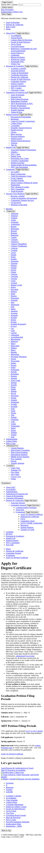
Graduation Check (28, 521)
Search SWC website (9, 5)
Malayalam (15, 346)
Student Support (12, 114)
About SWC (11, 33)
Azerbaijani (15, 224)
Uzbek (13, 424)
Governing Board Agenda (16, 815)
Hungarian (15, 298)
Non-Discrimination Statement (17, 822)
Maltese (14, 348)
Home (8, 549)
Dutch (13, 257)
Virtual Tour (15, 64)
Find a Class (10, 443)
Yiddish (14, 432)
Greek (13, 281)
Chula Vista (15, 468)
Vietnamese (15, 426)
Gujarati (14, 283)
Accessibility (11, 489)
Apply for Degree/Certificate (32, 514)
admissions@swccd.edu (25, 656)
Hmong (14, 296)
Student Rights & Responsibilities (24, 165)
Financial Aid (16, 97)
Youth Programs (17, 191)
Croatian (14, 250)
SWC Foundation (17, 189)
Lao (12, 328)
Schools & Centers (18, 59)
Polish (13, 367)
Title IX (14, 145)
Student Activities (17, 163)
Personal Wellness (18, 136)
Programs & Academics (15, 66)
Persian (13, 365)
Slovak (13, 393)
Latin (13, 331)
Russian (14, 376)
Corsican (14, 248)
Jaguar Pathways (17, 53)
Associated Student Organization (23, 150)
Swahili (14, 404)
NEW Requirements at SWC (22, 104)
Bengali (14, 231)
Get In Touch (16, 44)
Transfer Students (17, 110)
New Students (16, 459)
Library (13, 132)
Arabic (13, 220)
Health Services (17, 130)
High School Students (19, 452)
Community (10, 169)
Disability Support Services (21, 128)
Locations (10, 466)
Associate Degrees (18, 71)
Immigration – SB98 (14, 826)
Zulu (12, 437)
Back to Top (6, 830)
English (14, 259)
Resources (24, 525)
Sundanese (15, 402)
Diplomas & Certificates (30, 517)
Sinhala (13, 391)
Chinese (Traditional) (19, 246)
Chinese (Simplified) (19, 244)
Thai (12, 415)
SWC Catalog (16, 88)
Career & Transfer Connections (23, 121)
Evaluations (6, 483)
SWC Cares (15, 154)
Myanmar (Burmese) (19, 357)
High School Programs (19, 99)
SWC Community (13, 543)
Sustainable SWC (17, 62)
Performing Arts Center (20, 158)
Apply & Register (17, 95)
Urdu (13, 422)
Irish (12, 307)
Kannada (14, 315)
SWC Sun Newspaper (19, 167)
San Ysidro (15, 474)
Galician (14, 274)
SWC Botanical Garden (20, 187)
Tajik (13, 409)
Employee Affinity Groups (16, 807)
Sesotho (14, 385)
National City (16, 470)
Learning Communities (19, 161)
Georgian (14, 276)
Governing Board (17, 46)
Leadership (15, 55)
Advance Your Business (15, 194)
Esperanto (14, 261)
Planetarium (15, 185)
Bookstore (15, 119)
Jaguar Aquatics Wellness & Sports (24, 183)
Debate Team (16, 156)
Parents (13, 461)
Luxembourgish (17, 337)
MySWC (9, 209)
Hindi (13, 294)
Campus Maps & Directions (21, 40)
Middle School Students (20, 457)
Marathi (14, 352)
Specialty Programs (18, 86)
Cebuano (14, 240)
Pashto (13, 363)
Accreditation (16, 36)
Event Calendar (17, 178)
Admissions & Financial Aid (17, 92)
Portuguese (15, 370)
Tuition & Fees (16, 112)
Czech (13, 253)
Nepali (13, 359)
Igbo (12, 302)
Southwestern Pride (13, 824)
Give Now (10, 813)
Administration (11, 439)
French (13, 270)
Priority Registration (18, 106)
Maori (13, 350)
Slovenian (14, 396)
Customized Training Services (22, 200)
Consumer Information (14, 498)
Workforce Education (19, 205)
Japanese (14, 311)
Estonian (14, 263)
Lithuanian (15, 335)
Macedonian (15, 339)
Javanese (14, 313)
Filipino (14, 266)
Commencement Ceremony (26, 508)
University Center (17, 90)
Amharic (14, 218)
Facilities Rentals (17, 180)
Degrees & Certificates (19, 77)
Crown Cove (16, 477)
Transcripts (20, 510)
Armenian (14, 222)
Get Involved (16, 203)
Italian (13, 309)
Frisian (13, 272)
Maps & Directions (13, 817)
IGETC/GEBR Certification (31, 523)
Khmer (13, 320)
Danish (13, 255)
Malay (13, 344)
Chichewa (15, 242)
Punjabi (14, 372)
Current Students (17, 448)
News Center (11, 820)
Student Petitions (27, 527)
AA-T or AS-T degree (34, 731)
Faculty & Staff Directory (20, 42)
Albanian (14, 216)
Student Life (10, 147)
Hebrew (14, 292)
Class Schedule (12, 800)
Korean (13, 322)
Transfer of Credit (27, 530)
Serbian (14, 383)
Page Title (10, 545)
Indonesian (15, 305)
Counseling (15, 126)
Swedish (14, 406)
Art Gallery (15, 172)
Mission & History (18, 57)
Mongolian (15, 354)
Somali (13, 398)
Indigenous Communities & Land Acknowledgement (24, 50)
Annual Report (16, 38)
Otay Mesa (15, 472)
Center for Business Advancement (24, 198)
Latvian (14, 333)
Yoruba (13, 435)
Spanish (14, 400)
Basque (13, 227)
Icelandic (14, 300)
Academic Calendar (18, 68)
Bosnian (14, 233)
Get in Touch (28, 768)
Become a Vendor (18, 196)
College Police (16, 123)
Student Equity (16, 139)
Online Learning (17, 84)
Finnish (13, 268)
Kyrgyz (14, 326)
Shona (13, 387)
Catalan (14, 237)
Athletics (14, 152)
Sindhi (13, 389)
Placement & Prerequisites (21, 117)
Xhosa (13, 430)
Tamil (13, 411)
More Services (16, 134)
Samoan (14, 378)
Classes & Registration (19, 73)
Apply (3, 768)
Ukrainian (14, 419)
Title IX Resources (8, 770)
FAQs (23, 519)
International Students (19, 101)
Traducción (11, 211)
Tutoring (14, 143)
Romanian (15, 374)
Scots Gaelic (15, 380)
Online (13, 479)
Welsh (13, 428)
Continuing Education (19, 75)
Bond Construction (18, 174)
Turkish (14, 417)
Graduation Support (18, 81)
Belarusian (15, 229)
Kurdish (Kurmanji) (18, 324)
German (14, 279)
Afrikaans (14, 213)
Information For (12, 446)
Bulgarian (14, 235)
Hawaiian (14, 289)
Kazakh (14, 318)
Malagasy (14, 341)
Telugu (13, 413)
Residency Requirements (20, 108)
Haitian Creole (16, 285)
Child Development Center (21, 176)
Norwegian (15, 361)
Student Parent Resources (20, 141)
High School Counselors (20, 450)
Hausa (13, 287)
